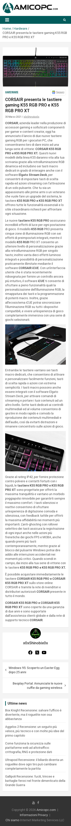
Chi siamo (12, 820)
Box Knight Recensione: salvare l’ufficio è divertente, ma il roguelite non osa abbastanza (33, 715)
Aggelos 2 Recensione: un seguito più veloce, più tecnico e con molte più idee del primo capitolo (34, 731)
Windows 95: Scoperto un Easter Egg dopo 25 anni (34, 670)
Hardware (11, 92)
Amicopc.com (46, 810)
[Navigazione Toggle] (7, 20)
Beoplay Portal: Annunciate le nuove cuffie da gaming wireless (37, 686)
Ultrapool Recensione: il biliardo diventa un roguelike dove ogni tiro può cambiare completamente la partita (34, 764)
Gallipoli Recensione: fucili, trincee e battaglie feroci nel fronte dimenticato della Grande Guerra (35, 781)
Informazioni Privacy (34, 815)
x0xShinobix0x (31, 116)
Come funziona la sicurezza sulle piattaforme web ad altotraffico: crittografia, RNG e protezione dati (28, 748)
